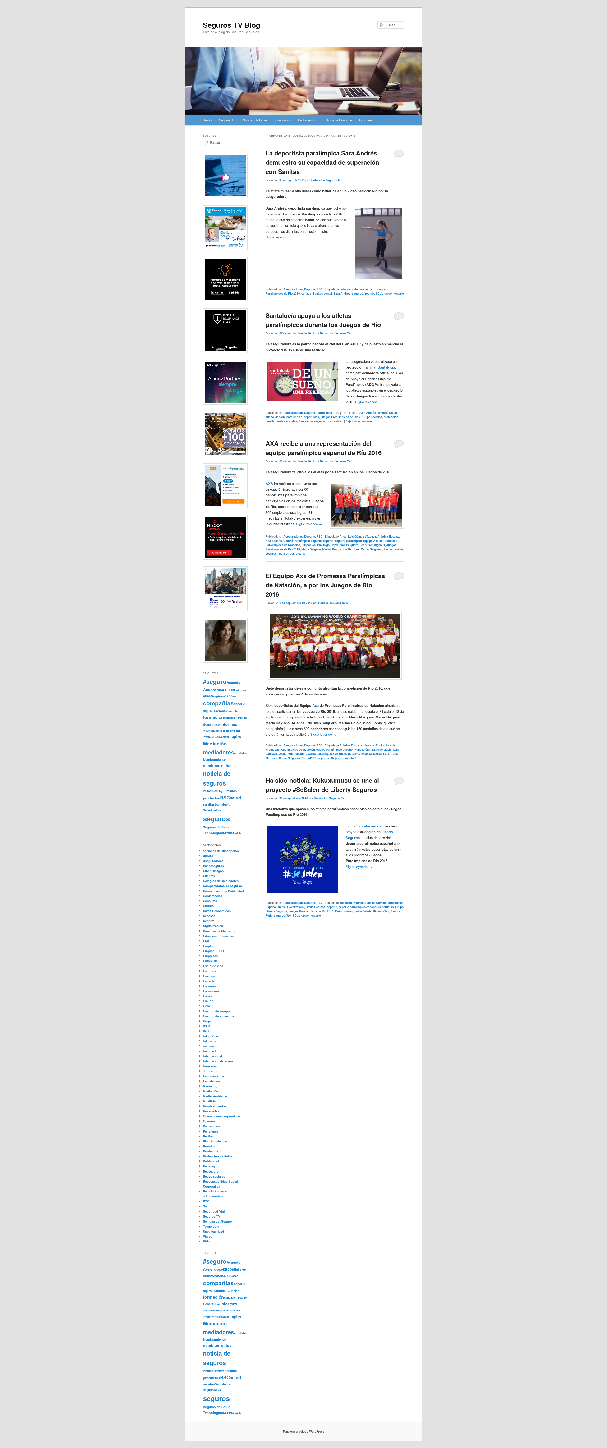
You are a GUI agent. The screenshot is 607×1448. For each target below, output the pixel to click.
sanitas (306, 293)
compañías (218, 703)
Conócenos (283, 120)
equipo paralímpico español (334, 749)
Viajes (207, 1236)
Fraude (208, 1001)
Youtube (369, 293)
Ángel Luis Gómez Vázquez (358, 536)
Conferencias (212, 896)
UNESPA (227, 833)
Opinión (209, 1121)
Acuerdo (233, 682)
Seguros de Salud (216, 827)
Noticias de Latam (255, 120)
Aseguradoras (293, 289)
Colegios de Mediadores (221, 880)
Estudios (209, 971)
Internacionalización (218, 1061)
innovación (211, 1046)
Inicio (208, 120)
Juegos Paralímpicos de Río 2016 (343, 417)
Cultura (208, 906)
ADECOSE (228, 690)
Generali (209, 724)
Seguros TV (227, 120)
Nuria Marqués (349, 549)
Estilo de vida (213, 966)
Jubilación (210, 1071)
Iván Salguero (349, 545)
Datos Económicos (217, 911)
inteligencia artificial (227, 730)
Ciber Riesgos (213, 870)
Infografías (211, 1036)
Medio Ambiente (215, 1096)
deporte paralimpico (360, 289)
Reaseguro (211, 1171)
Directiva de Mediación (219, 931)
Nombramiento (214, 759)
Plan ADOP (308, 758)
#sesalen (346, 902)
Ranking (209, 1166)
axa (397, 536)
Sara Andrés (341, 293)
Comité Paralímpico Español (302, 541)
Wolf (289, 915)
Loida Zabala (363, 911)
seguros (357, 293)
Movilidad (210, 1101)
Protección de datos (217, 1156)
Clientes (209, 875)
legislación (221, 737)
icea (217, 724)
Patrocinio (209, 791)
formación (213, 717)
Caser (234, 696)
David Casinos (315, 907)
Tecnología (212, 833)
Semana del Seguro (217, 1221)
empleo (234, 711)
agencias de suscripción (221, 851)
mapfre (234, 736)
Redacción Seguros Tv (325, 180)
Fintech (208, 981)
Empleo (208, 946)
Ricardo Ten (381, 911)
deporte (328, 541)
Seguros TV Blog (231, 25)
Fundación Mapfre (235, 718)
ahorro (241, 690)
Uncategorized (213, 1231)
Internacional (212, 1056)
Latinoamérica (213, 1076)
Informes (209, 1041)
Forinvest (210, 986)
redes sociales (287, 421)
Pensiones (210, 1131)
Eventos (209, 976)
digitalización (213, 711)
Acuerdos (212, 689)
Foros (207, 996)
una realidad (335, 421)
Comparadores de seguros (222, 885)
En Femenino (307, 120)
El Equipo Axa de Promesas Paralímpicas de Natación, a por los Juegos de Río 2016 (325, 584)
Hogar (207, 1021)
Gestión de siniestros (218, 1016)
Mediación (215, 743)
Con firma (365, 120)
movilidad (240, 753)
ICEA (206, 1026)
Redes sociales (214, 1176)
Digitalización (213, 925)
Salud (207, 1206)
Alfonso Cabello (364, 902)
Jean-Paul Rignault (372, 545)
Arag (215, 696)
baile (343, 289)
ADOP (360, 413)
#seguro (215, 681)
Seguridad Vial (212, 810)
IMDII (207, 1031)
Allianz (207, 696)
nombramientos (217, 765)
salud (235, 798)
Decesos (209, 916)
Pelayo (220, 791)
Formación (211, 991)
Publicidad (211, 1161)
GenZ (207, 1006)
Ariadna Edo (385, 536)
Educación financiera (218, 936)
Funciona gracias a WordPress (303, 1431)
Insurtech (209, 730)
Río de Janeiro (393, 549)
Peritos (208, 1136)
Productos (210, 1151)
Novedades (211, 1111)
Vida (206, 1241)
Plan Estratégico (215, 1141)
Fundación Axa (312, 545)
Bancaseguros (213, 865)
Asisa (221, 696)
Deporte (309, 289)
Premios (230, 791)
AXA (269, 483)
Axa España (274, 541)
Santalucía (306, 421)
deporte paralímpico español (358, 907)
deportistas (311, 417)
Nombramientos (214, 1106)
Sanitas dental (322, 293)
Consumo (210, 901)
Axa (315, 705)
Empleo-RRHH (213, 951)
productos (211, 798)
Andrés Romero (377, 413)
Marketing (210, 1086)
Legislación (211, 1081)
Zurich (237, 833)
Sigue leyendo (279, 236)
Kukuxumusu (344, 911)
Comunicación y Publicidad (223, 891)
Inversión (210, 1066)
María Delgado (311, 549)
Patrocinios (324, 413)
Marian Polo (330, 549)
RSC (320, 289)
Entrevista (210, 961)
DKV (226, 711)
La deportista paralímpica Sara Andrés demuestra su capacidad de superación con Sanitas (322, 162)
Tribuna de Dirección (338, 120)
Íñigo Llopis (330, 545)
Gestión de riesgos (217, 1011)
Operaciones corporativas (222, 1116)
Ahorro (208, 856)
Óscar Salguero (371, 549)
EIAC (206, 941)
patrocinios (374, 417)
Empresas (210, 956)
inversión (209, 737)
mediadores (218, 752)
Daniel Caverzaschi (291, 907)
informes (228, 724)
